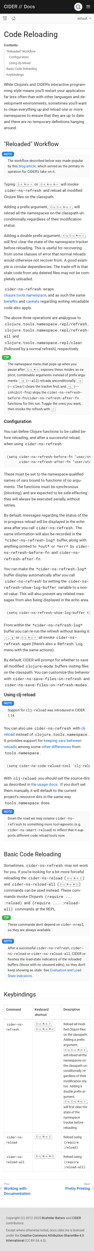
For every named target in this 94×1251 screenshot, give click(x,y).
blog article (27, 166)
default (82, 18)
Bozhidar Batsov (53, 1218)
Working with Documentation (17, 1191)
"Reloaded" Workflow (21, 51)
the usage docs (44, 784)
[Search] (78, 7)
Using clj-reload (20, 63)
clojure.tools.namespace (25, 295)
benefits (11, 301)
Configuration (19, 57)
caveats (32, 301)
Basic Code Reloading (21, 69)
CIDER (10, 6)
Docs (29, 6)
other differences (56, 746)
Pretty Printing (77, 1188)
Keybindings (15, 74)
